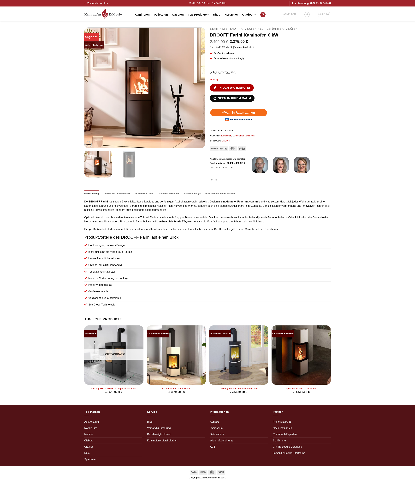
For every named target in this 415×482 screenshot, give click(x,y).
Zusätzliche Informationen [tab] (116, 193)
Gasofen (178, 14)
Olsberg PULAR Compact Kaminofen (239, 388)
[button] (289, 14)
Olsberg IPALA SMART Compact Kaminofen (113, 388)
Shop (216, 14)
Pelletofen (161, 14)
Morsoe (88, 434)
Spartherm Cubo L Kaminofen (301, 388)
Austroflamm (91, 421)
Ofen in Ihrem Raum (234, 98)
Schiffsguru (279, 440)
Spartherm (90, 459)
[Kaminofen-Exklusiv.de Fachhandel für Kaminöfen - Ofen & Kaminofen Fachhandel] (107, 13)
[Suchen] (263, 14)
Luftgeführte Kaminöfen (278, 28)
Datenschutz (217, 434)
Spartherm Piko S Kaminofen (176, 388)
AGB (212, 446)
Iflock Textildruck (282, 428)
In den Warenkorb (234, 87)
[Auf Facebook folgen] (212, 180)
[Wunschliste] (307, 14)
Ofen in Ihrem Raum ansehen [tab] (220, 193)
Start (214, 28)
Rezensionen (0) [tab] (192, 193)
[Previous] (91, 88)
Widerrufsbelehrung (221, 440)
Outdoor (248, 14)
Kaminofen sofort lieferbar (162, 440)
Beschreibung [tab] (91, 193)
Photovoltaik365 (282, 421)
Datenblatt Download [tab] (168, 193)
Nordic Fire (90, 428)
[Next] (199, 88)
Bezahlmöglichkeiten (159, 434)
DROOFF (226, 141)
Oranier (88, 446)
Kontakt (214, 421)
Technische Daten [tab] (144, 193)
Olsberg (88, 440)
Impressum (216, 428)
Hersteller (231, 14)
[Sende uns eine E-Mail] (216, 180)
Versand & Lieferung (159, 428)
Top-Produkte (197, 14)
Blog (150, 421)
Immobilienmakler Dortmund (289, 453)
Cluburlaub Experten (285, 434)
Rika (87, 453)
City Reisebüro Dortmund (287, 446)
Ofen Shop (229, 28)
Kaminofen (142, 14)
